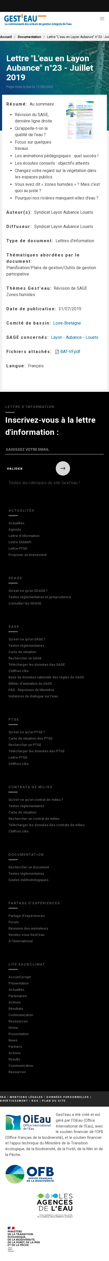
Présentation (18, 983)
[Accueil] (38, 20)
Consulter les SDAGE (24, 603)
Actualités (21, 510)
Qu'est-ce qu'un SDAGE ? (28, 591)
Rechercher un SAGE (25, 658)
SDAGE (15, 578)
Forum (13, 922)
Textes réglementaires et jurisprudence (39, 597)
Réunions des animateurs (28, 928)
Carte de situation (22, 652)
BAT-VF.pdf (70, 351)
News (12, 1040)
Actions (14, 1002)
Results (14, 1059)
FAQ (3, 1097)
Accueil (6, 37)
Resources (17, 1072)
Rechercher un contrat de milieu (33, 819)
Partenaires (17, 996)
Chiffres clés (18, 671)
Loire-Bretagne (67, 323)
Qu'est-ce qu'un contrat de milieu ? (35, 800)
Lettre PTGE (17, 548)
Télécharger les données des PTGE (36, 751)
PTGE (13, 719)
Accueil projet (19, 977)
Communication (20, 1015)
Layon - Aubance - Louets (74, 337)
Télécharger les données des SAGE (36, 665)
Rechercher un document (28, 867)
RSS (35, 1100)
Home (13, 1028)
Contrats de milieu (30, 787)
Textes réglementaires (26, 646)
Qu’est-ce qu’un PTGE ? (26, 732)
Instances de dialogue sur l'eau (33, 696)
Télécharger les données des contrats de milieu (46, 825)
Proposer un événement (27, 555)
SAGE (13, 627)
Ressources (18, 1021)
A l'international (20, 941)
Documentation (29, 37)
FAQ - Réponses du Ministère (31, 690)
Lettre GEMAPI (19, 542)
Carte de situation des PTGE (30, 738)
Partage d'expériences (34, 903)
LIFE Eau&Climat (26, 964)
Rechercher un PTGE (24, 745)
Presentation (18, 1034)
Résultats (15, 1009)
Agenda (14, 529)
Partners (15, 1047)
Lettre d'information (23, 536)
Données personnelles (68, 1097)
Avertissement (14, 1100)
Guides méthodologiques (28, 880)
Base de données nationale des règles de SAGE (46, 677)
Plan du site (54, 1100)
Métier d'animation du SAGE (30, 684)
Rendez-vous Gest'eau (26, 935)
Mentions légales (26, 1097)
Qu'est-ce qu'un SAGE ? (26, 639)
